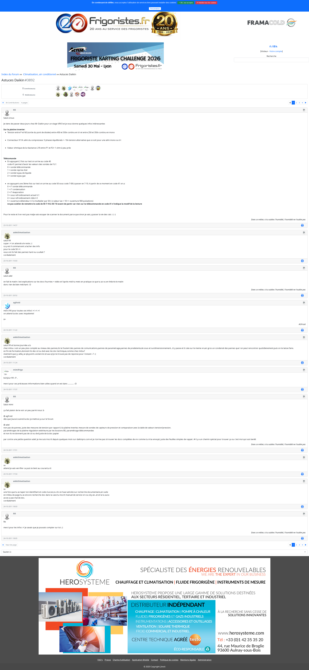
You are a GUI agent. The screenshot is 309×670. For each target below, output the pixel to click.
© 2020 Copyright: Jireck (154, 666)
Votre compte (276, 51)
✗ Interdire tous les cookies (206, 3)
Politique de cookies (169, 660)
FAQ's (100, 660)
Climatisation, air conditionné (39, 74)
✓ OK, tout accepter (186, 3)
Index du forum (10, 74)
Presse (108, 660)
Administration (204, 660)
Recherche (271, 56)
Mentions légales (188, 660)
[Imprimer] (302, 225)
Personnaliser (155, 9)
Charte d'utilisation (121, 660)
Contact (154, 660)
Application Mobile (140, 660)
